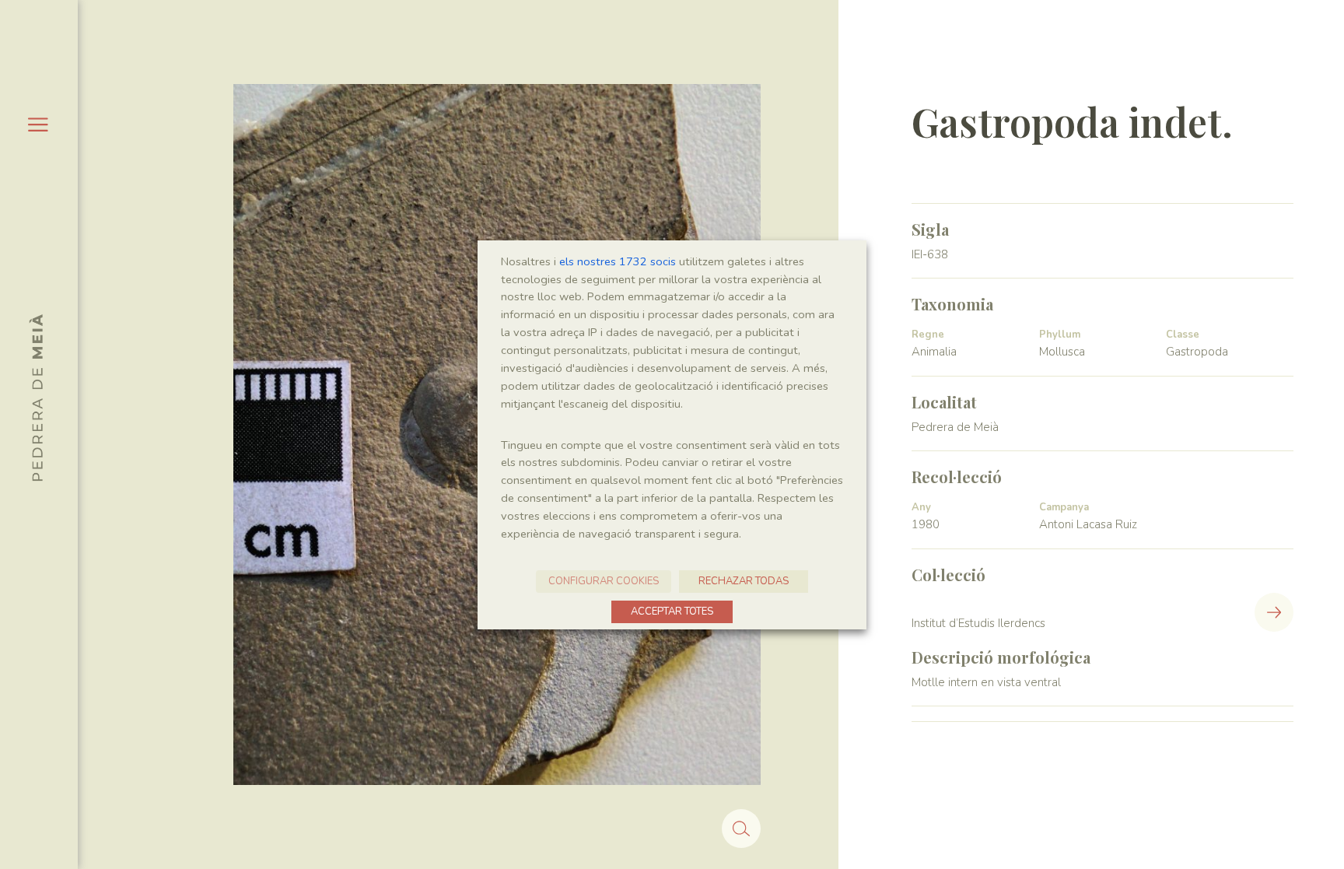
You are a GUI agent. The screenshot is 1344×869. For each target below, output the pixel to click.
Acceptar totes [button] (672, 611)
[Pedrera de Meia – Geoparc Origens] (36, 398)
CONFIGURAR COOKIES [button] (603, 581)
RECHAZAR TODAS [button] (743, 581)
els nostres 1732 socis (617, 261)
